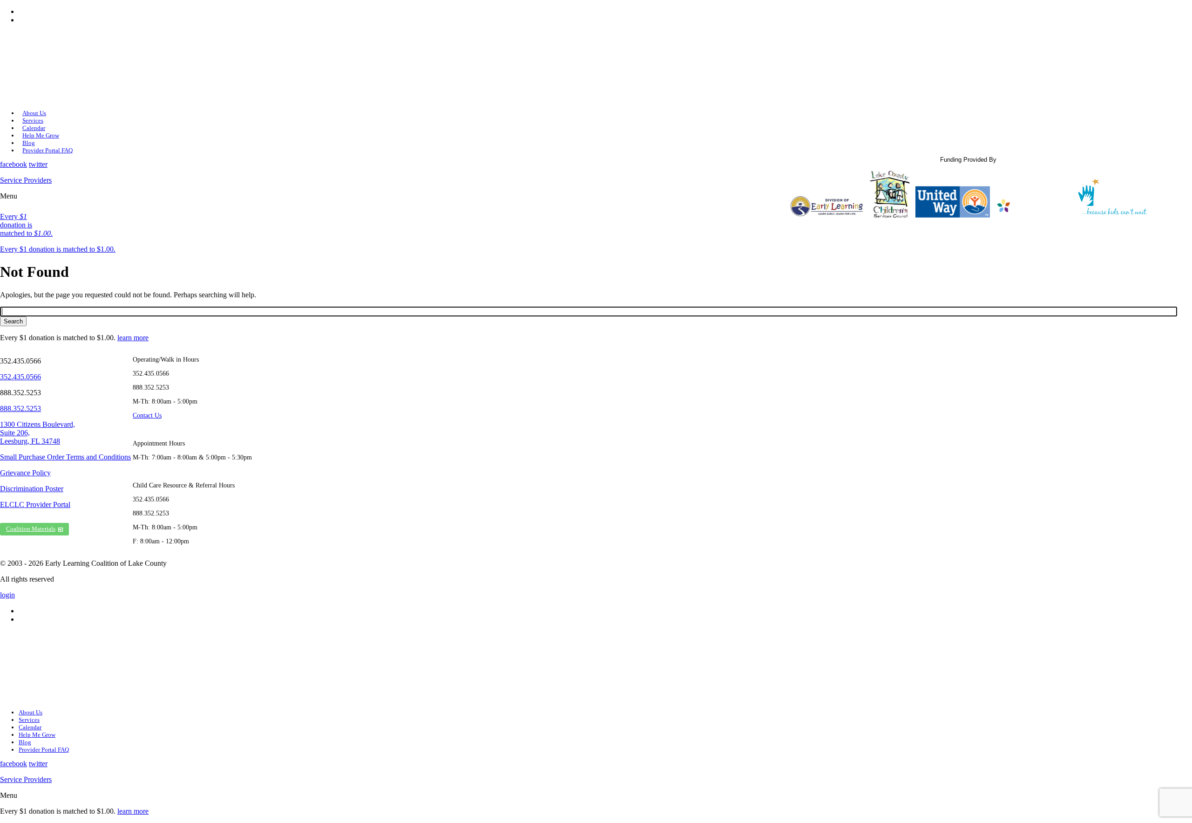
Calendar (33, 127)
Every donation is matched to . (26, 225)
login (7, 595)
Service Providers (26, 180)
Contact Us (147, 415)
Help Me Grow (40, 135)
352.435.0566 (20, 377)
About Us (34, 113)
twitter (38, 164)
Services (32, 120)
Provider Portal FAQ (47, 150)
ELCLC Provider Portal (35, 504)
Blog (28, 142)
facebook (13, 164)
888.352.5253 (20, 408)
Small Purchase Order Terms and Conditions (65, 457)
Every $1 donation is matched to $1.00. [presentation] (57, 249)
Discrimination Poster (31, 489)
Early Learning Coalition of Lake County (56, 66)
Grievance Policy (25, 473)
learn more (133, 338)
